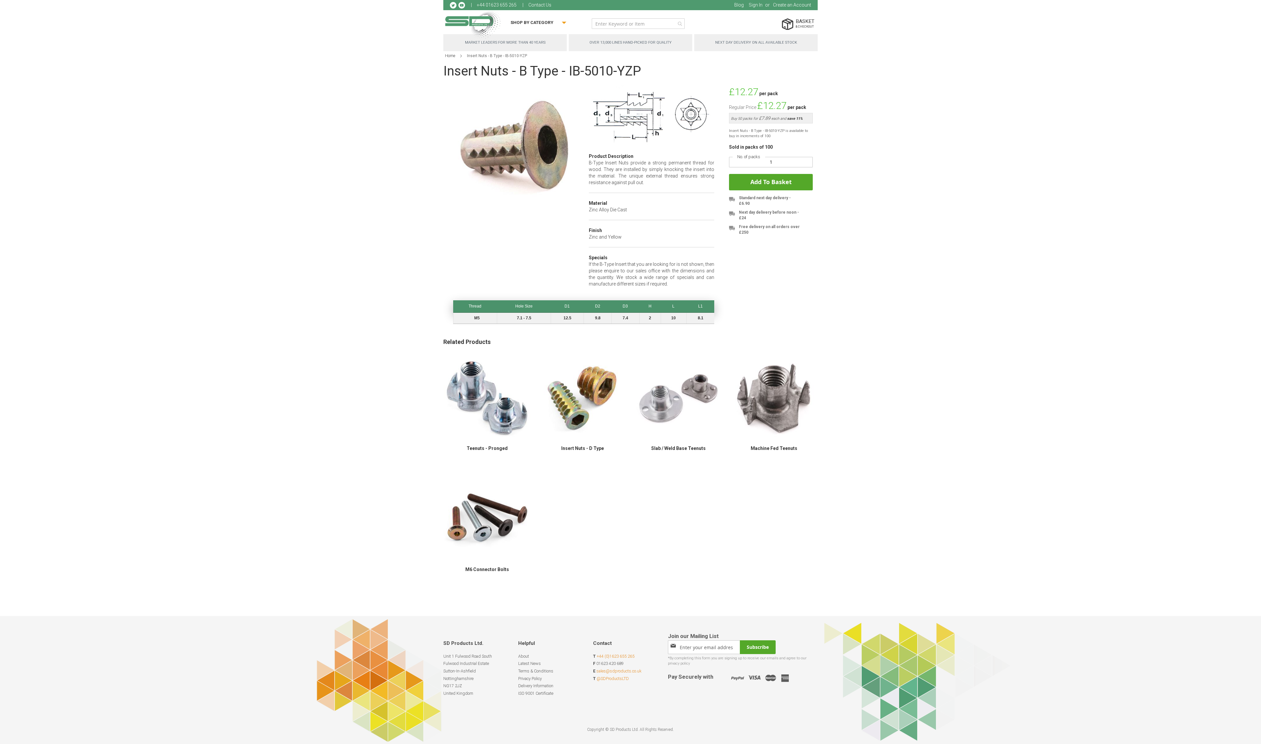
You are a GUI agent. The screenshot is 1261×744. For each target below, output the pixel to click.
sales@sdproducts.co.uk (618, 671)
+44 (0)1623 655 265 (615, 656)
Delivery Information (535, 685)
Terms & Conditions (535, 671)
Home (450, 55)
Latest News (529, 663)
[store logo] (473, 24)
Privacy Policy (530, 678)
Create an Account (792, 5)
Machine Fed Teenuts (774, 448)
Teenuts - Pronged (487, 448)
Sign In (756, 5)
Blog (739, 5)
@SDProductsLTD (613, 678)
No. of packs (748, 156)
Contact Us (539, 5)
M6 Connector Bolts (487, 569)
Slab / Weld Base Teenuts (678, 448)
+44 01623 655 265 (497, 5)
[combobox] (638, 23)
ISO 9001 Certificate (535, 693)
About (523, 656)
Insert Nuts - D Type (582, 448)
